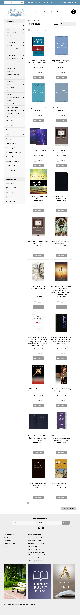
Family (9, 91)
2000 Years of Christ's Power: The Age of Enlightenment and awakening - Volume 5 (60, 438)
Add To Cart (38, 77)
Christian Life (11, 42)
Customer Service (49, 12)
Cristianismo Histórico (35, 541)
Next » (45, 30)
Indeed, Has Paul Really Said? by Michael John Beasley (61, 390)
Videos (9, 117)
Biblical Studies (11, 32)
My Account (46, 2)
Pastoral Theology (12, 104)
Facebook (43, 527)
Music (9, 101)
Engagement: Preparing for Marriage (60, 62)
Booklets (10, 36)
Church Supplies (11, 170)
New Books (10, 125)
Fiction (9, 94)
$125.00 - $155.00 (11, 201)
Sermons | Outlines (13, 113)
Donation (9, 175)
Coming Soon (10, 139)
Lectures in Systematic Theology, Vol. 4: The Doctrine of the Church (37, 63)
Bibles (9, 29)
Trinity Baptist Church (35, 561)
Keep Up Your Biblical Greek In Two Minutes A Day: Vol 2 (37, 484)
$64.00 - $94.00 (11, 192)
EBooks (9, 78)
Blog (58, 12)
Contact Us (38, 12)
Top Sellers (9, 121)
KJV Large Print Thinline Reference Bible (60, 197)
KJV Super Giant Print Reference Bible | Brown (38, 242)
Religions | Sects (12, 110)
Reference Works (12, 107)
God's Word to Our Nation (36, 543)
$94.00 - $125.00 (11, 197)
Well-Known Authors (12, 166)
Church (9, 45)
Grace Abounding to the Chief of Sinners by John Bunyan (38, 287)
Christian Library (12, 39)
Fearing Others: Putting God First (37, 108)
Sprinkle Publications (12, 161)
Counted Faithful (11, 157)
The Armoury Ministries (13, 152)
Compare (40, 72)
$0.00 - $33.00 (10, 183)
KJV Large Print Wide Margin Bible (38, 197)
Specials (8, 134)
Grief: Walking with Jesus (60, 108)
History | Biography (13, 97)
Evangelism (10, 88)
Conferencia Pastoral (35, 538)
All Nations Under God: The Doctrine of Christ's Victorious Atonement (37, 391)
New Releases (10, 130)
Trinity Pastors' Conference (37, 558)
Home (29, 20)
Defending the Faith (13, 68)
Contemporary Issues (13, 62)
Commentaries (11, 55)
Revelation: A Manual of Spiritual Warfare (38, 152)
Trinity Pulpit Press (12, 148)
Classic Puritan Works (13, 49)
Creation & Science (13, 65)
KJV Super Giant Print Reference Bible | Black (61, 152)
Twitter (39, 527)
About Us (30, 12)
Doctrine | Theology (13, 75)
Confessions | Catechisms (15, 58)
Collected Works (12, 52)
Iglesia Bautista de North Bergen (38, 552)
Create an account (71, 2)
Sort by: (56, 24)
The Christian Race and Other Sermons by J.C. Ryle (61, 242)
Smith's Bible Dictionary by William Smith (60, 484)
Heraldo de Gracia (34, 549)
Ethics (9, 84)
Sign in (63, 2)
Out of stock (61, 120)
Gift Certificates (55, 2)
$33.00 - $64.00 (11, 188)
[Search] (22, 2)
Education (10, 81)
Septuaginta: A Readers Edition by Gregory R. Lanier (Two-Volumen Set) (37, 438)
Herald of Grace (33, 546)
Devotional (10, 71)
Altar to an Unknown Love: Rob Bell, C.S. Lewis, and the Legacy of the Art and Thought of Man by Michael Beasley (61, 341)
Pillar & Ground (11, 143)
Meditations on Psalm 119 (36, 555)
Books (8, 25)
